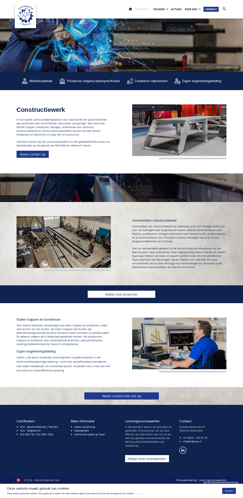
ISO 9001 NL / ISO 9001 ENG (36, 434)
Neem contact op (33, 154)
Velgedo (159, 9)
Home (130, 9)
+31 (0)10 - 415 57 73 (195, 437)
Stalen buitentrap (84, 427)
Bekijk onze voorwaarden (147, 458)
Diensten (141, 9)
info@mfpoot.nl (192, 441)
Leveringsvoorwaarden (212, 480)
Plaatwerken (81, 430)
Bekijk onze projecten (121, 294)
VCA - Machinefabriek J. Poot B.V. (39, 427)
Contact (211, 9)
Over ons (191, 9)
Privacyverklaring (186, 480)
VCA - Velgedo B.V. (30, 430)
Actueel (176, 9)
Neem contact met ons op (121, 396)
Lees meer (140, 493)
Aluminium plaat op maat (89, 434)
